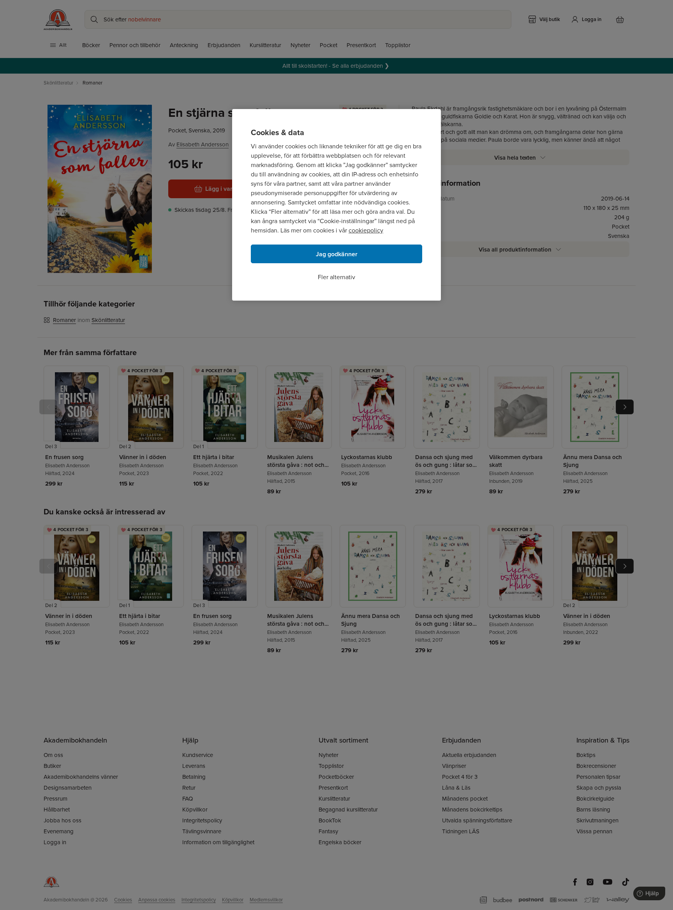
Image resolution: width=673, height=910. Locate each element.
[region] (336, 205)
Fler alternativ (336, 277)
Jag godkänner (337, 254)
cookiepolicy (366, 230)
